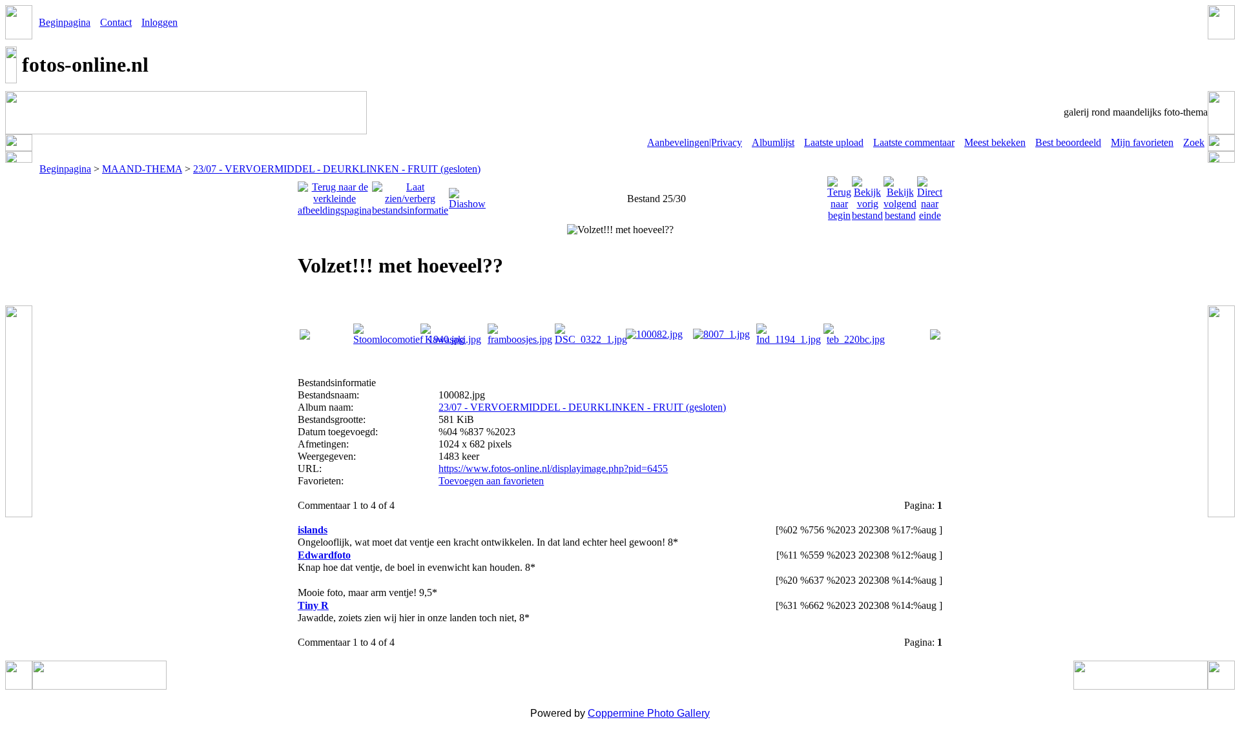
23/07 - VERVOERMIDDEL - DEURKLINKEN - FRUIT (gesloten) (336, 168)
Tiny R (313, 605)
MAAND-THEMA (142, 168)
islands (312, 529)
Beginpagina (64, 22)
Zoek (1193, 142)
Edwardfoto (324, 555)
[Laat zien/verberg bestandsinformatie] (410, 195)
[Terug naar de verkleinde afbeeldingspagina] (334, 195)
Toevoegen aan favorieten (491, 480)
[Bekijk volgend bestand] (900, 195)
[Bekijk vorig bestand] (867, 195)
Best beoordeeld (1068, 142)
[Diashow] (467, 195)
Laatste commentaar (914, 142)
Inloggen (159, 22)
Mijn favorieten (1142, 142)
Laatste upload (833, 142)
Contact (116, 22)
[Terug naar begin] (839, 195)
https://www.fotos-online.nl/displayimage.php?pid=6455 (553, 468)
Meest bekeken (995, 142)
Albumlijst (773, 142)
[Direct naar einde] (929, 195)
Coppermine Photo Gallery (649, 713)
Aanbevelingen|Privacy (694, 142)
